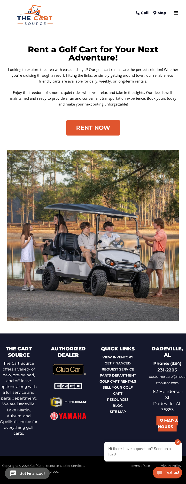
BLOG (118, 405)
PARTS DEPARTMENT (118, 375)
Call (144, 12)
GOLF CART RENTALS (118, 381)
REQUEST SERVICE (118, 369)
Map (161, 12)
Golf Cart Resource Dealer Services (57, 466)
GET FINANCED (118, 363)
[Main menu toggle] (176, 13)
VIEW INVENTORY (117, 357)
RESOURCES (118, 399)
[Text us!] (167, 474)
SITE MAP (118, 411)
